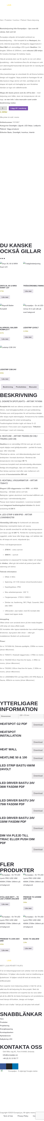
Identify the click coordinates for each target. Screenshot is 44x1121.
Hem (1, 20)
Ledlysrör (37, 126)
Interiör (32, 132)
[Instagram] (9, 1066)
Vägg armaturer (13, 129)
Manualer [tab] (33, 387)
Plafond (23, 20)
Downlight (13, 126)
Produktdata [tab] (21, 387)
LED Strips (28, 126)
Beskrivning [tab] (8, 387)
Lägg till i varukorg (18, 108)
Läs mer (5, 297)
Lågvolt (20, 126)
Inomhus (16, 20)
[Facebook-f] (3, 1066)
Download (38, 725)
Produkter (8, 20)
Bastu (9, 132)
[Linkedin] (15, 1066)
